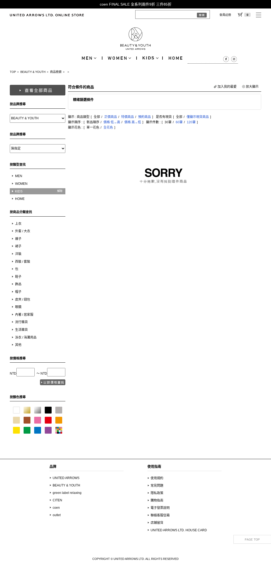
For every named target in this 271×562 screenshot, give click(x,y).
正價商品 (110, 117)
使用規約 (157, 478)
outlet (57, 515)
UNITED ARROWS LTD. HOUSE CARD (179, 530)
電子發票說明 (160, 508)
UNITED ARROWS (66, 478)
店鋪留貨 (157, 523)
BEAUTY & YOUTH (33, 71)
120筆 (191, 122)
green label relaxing (67, 493)
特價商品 (127, 117)
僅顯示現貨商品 (198, 117)
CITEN (57, 500)
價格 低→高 (111, 122)
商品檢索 (56, 71)
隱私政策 (157, 493)
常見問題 (157, 486)
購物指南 (157, 500)
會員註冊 (225, 14)
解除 (59, 191)
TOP (13, 71)
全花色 (108, 127)
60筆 (179, 122)
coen (56, 508)
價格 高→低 (132, 122)
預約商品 (144, 117)
